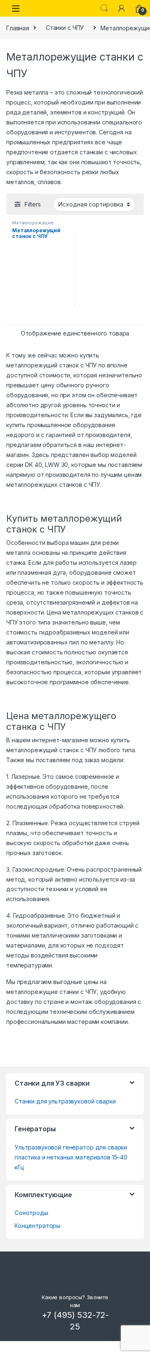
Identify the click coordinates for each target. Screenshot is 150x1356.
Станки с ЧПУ (65, 27)
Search (104, 8)
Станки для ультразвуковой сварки (65, 1101)
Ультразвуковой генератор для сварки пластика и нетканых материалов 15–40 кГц (71, 1157)
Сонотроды (31, 1212)
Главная (17, 27)
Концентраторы (37, 1225)
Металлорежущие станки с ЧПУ (33, 225)
